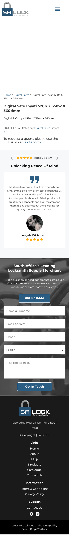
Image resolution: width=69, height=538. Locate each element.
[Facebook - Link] (31, 514)
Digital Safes (21, 94)
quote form (32, 142)
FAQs (34, 459)
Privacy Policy (34, 494)
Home (7, 94)
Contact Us (34, 475)
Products (34, 464)
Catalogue (34, 470)
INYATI (8, 131)
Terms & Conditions (34, 488)
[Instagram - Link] (37, 514)
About (34, 454)
